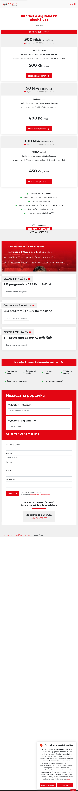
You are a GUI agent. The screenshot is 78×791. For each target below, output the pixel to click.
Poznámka (10, 479)
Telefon (9, 462)
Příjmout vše (65, 785)
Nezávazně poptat (37, 128)
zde (68, 779)
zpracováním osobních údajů (40, 495)
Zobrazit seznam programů (16, 292)
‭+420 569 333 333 (39, 518)
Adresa (9, 453)
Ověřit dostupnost (23, 535)
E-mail (8, 471)
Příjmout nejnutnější (47, 785)
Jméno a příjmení (13, 445)
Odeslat (11, 494)
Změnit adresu (39, 25)
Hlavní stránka (7, 535)
